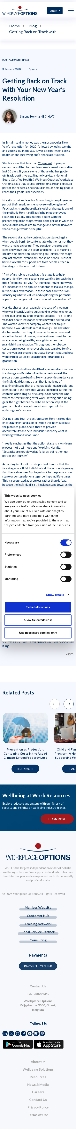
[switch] (66, 555)
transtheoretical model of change (39, 208)
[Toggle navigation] (71, 10)
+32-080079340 (38, 993)
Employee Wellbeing (15, 60)
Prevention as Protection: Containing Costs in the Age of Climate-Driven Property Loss (25, 753)
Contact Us (38, 1100)
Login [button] (54, 10)
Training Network (38, 924)
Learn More (57, 819)
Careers (38, 1092)
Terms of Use (38, 1115)
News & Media (38, 1085)
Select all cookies (38, 607)
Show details (55, 594)
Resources (38, 1077)
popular (56, 142)
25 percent (45, 163)
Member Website (38, 907)
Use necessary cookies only (38, 632)
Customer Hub (38, 916)
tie (48, 150)
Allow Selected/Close (38, 620)
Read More (25, 768)
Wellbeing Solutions (38, 1069)
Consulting (38, 940)
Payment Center (38, 966)
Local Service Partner (38, 932)
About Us (38, 1062)
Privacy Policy (38, 1107)
